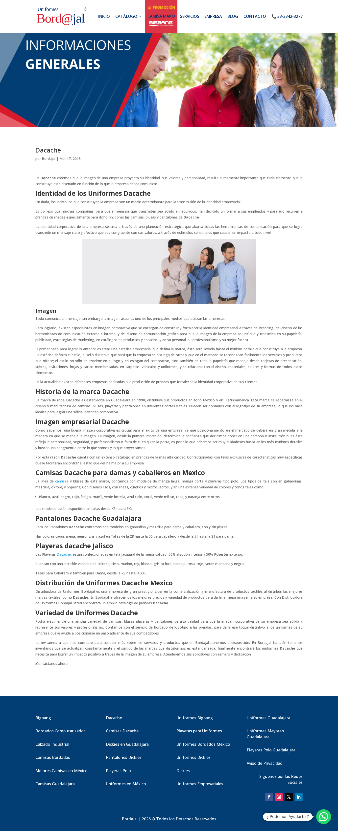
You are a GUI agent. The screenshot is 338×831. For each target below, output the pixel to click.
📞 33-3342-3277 (287, 16)
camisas (61, 481)
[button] (323, 816)
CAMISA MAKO (161, 16)
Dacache (64, 554)
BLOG (232, 16)
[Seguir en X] (289, 797)
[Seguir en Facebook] (269, 797)
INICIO (104, 16)
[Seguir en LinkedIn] (299, 797)
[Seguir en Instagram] (279, 797)
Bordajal (48, 158)
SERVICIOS (189, 16)
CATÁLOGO (126, 16)
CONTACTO (254, 16)
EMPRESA (213, 16)
